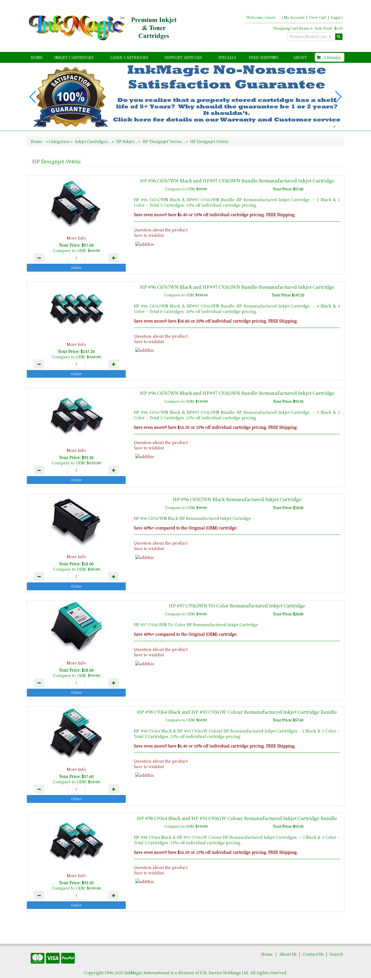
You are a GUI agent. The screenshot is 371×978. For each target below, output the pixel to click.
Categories (60, 141)
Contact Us (313, 954)
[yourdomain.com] (104, 28)
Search (336, 954)
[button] (329, 126)
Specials (227, 57)
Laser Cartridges (129, 57)
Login (336, 17)
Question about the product (161, 229)
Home (37, 57)
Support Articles (183, 57)
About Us (288, 954)
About (300, 57)
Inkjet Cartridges (74, 57)
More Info (76, 238)
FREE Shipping (263, 57)
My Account (294, 17)
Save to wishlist (149, 235)
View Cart (318, 17)
